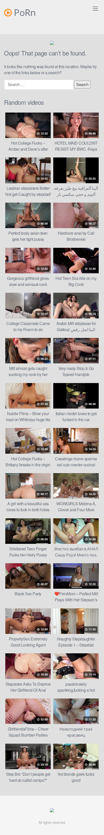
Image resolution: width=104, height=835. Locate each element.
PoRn (24, 12)
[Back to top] (95, 824)
